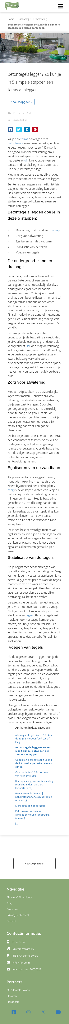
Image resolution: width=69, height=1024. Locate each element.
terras (24, 139)
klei (28, 346)
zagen (29, 615)
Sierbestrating (20, 119)
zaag (11, 490)
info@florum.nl (21, 962)
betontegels (15, 143)
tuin (25, 160)
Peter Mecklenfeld (22, 113)
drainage (54, 230)
